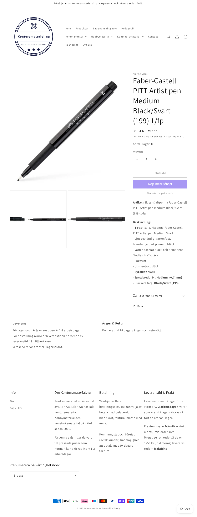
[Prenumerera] (74, 475)
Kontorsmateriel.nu (92, 508)
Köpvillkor (16, 408)
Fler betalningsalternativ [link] (160, 193)
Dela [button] (140, 306)
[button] (76, 37)
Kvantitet (138, 151)
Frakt (149, 136)
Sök (12, 401)
